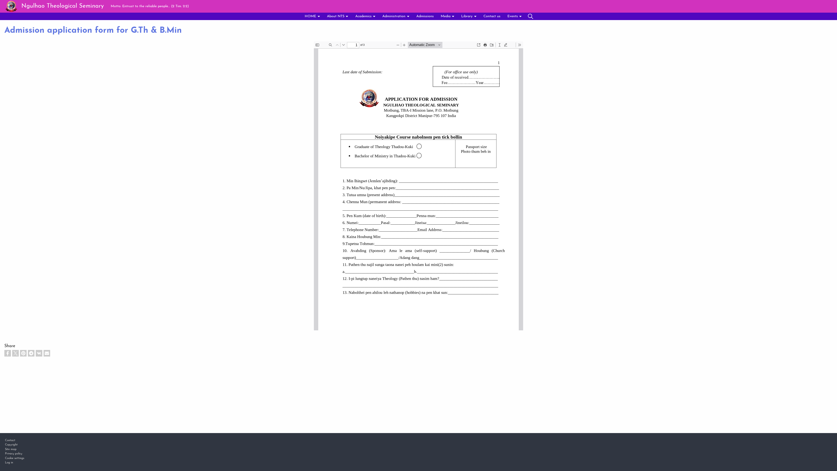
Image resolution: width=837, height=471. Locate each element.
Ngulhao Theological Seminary (62, 6)
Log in (9, 462)
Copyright (11, 444)
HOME (310, 16)
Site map (11, 449)
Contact (10, 440)
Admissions (425, 16)
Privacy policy (13, 453)
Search (530, 16)
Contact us (491, 16)
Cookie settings (14, 458)
